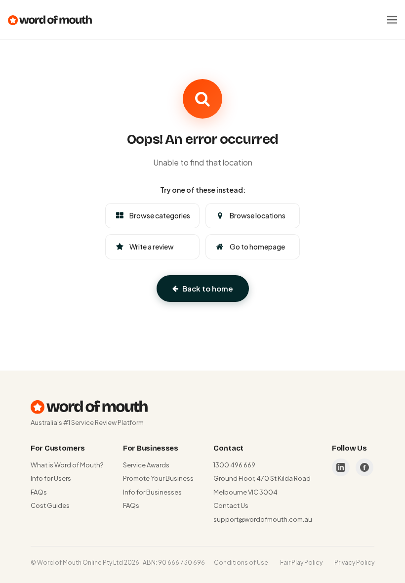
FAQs (39, 492)
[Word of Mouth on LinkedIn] (341, 467)
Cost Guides (50, 505)
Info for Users (51, 478)
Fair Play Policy (301, 562)
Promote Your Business (158, 478)
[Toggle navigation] (392, 20)
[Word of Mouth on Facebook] (364, 467)
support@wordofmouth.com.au (262, 519)
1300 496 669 (234, 465)
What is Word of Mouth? (67, 465)
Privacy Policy (354, 562)
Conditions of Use (241, 562)
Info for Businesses (152, 492)
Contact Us (230, 505)
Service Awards (146, 465)
